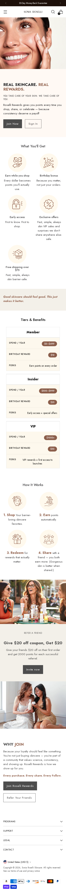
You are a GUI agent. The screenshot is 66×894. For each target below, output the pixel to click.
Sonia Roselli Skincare (32, 867)
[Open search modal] (53, 12)
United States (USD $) (18, 862)
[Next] (60, 3)
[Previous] (6, 3)
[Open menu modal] (5, 12)
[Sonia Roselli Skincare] (33, 12)
